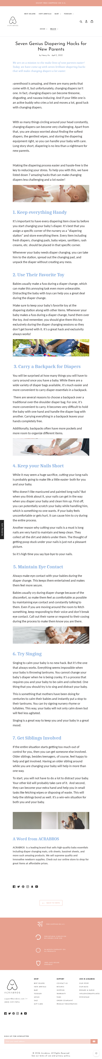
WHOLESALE (84, 997)
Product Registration (67, 1004)
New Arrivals (40, 987)
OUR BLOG (83, 987)
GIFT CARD (38, 1004)
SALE (36, 1000)
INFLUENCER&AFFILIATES (89, 994)
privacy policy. (63, 1055)
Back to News (53, 903)
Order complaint (65, 1000)
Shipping (61, 990)
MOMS (37, 997)
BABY (36, 990)
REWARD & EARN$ (86, 990)
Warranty (61, 994)
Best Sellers (39, 983)
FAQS (59, 997)
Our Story (84, 983)
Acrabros (45, 1053)
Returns (60, 987)
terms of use (45, 1055)
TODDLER (38, 994)
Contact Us (62, 983)
